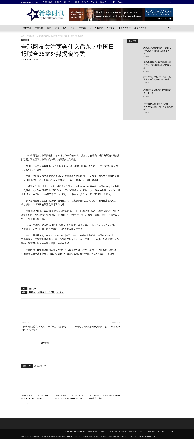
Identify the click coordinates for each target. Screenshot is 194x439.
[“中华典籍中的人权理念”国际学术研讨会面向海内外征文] (104, 382)
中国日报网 (32, 289)
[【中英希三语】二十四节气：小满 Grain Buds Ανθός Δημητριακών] (70, 382)
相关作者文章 (40, 366)
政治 (49, 28)
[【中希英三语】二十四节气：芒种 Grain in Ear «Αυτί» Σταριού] (36, 382)
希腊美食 (111, 28)
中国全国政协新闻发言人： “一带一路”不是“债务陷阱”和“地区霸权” (43, 328)
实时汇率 (67, 2)
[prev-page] (23, 404)
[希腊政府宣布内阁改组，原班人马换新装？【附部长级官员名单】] (134, 52)
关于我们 (85, 2)
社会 (73, 28)
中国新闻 (39, 28)
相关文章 (27, 366)
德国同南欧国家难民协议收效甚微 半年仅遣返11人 (97, 328)
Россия (120, 2)
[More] (50, 66)
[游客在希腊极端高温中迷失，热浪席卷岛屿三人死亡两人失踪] (134, 80)
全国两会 (32, 292)
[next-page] (27, 404)
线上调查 (60, 292)
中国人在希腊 (125, 28)
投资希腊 (76, 2)
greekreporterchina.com (30, 2)
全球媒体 (41, 292)
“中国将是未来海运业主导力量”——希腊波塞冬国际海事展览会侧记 (158, 107)
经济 (57, 28)
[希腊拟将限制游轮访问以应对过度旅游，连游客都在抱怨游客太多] (134, 66)
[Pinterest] (37, 66)
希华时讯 (28, 59)
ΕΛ (114, 2)
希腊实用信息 (47, 2)
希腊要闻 (27, 28)
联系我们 (103, 2)
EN (110, 2)
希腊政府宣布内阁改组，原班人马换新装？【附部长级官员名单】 (157, 51)
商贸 (65, 28)
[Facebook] (171, 2)
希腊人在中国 (140, 28)
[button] (169, 28)
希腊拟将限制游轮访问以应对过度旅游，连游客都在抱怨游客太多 (157, 65)
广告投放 (94, 2)
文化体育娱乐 (85, 28)
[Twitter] (30, 66)
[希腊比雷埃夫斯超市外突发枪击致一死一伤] (134, 94)
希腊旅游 (99, 28)
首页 (23, 36)
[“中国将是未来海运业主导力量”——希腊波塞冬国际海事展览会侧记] (134, 107)
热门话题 (50, 292)
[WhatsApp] (43, 66)
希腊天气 (58, 2)
